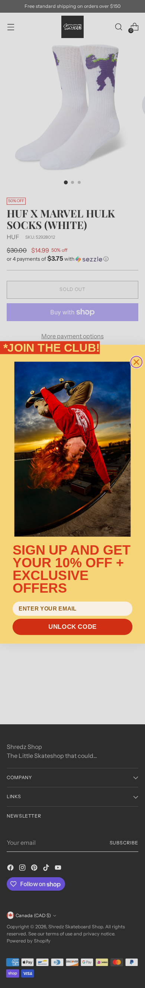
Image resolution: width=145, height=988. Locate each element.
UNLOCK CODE (72, 626)
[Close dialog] (136, 362)
